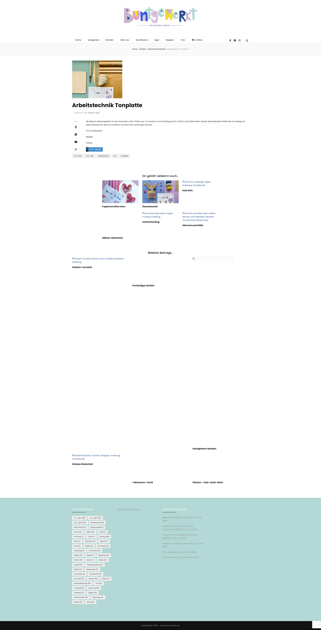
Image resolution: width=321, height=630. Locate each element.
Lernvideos (94, 551)
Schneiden (79, 574)
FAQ (183, 40)
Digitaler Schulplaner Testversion (178, 543)
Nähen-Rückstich (112, 237)
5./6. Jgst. (90, 156)
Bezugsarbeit (97, 527)
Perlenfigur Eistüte (143, 285)
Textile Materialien (82, 583)
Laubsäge (79, 551)
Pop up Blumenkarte (172, 552)
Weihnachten (81, 597)
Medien (78, 555)
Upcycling (93, 588)
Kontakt (109, 40)
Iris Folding (103, 546)
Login (156, 40)
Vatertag (79, 593)
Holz (77, 546)
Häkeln (89, 546)
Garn (77, 541)
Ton (114, 156)
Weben (92, 593)
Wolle (90, 602)
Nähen (78, 560)
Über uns (124, 40)
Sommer (79, 579)
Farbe (102, 532)
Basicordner (80, 527)
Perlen (78, 569)
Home (78, 40)
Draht (78, 532)
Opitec (90, 560)
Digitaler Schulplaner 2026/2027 (178, 517)
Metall (90, 555)
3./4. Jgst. (78, 156)
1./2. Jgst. (79, 518)
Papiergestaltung (95, 565)
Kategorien (93, 40)
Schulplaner (95, 574)
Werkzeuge (97, 597)
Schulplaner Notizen (204, 448)
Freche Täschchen (171, 557)
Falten (90, 532)
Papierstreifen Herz (113, 206)
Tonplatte (124, 156)
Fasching (79, 537)
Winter (78, 602)
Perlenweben (92, 569)
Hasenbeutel (150, 206)
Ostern (103, 560)
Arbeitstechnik (103, 156)
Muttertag (103, 555)
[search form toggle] (247, 41)
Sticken (93, 579)
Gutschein (90, 541)
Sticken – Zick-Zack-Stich (207, 482)
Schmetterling (150, 221)
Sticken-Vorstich (82, 267)
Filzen (91, 537)
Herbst (104, 541)
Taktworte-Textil (142, 482)
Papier (78, 565)
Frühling (104, 537)
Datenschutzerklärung (169, 625)
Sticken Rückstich (82, 464)
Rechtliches (141, 40)
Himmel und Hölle (192, 225)
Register (170, 40)
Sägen (106, 579)
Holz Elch (187, 190)
